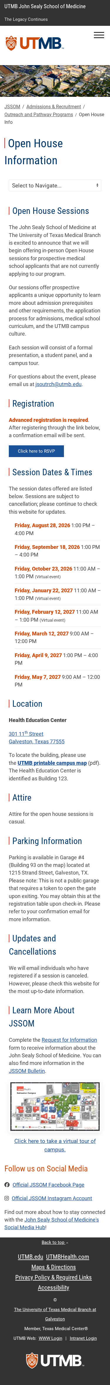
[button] (99, 35)
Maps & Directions (53, 1267)
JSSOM (12, 106)
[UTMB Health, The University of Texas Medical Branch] (55, 1362)
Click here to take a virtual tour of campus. (55, 1145)
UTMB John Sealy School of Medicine (45, 6)
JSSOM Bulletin (27, 1071)
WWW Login (50, 1338)
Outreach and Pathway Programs (38, 114)
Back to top (53, 1242)
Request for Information (69, 1040)
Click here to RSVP (36, 451)
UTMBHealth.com (67, 1256)
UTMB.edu (30, 1256)
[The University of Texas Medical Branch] (35, 45)
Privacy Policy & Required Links (53, 1277)
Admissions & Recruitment (53, 106)
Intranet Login (83, 1338)
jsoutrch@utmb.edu (58, 384)
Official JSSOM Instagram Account (52, 1198)
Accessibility (53, 1287)
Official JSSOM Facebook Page (48, 1185)
